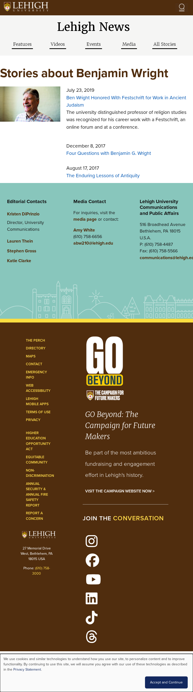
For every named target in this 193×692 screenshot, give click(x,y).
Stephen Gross (21, 251)
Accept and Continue (166, 682)
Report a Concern (34, 516)
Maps (30, 356)
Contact (34, 364)
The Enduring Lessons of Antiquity (103, 175)
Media (129, 44)
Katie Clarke (19, 260)
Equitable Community (36, 459)
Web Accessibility (38, 388)
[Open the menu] (181, 7)
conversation (138, 518)
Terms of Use (38, 412)
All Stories (165, 44)
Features (22, 44)
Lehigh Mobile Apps (37, 401)
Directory (35, 348)
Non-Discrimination (40, 473)
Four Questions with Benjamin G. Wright (108, 153)
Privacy (33, 420)
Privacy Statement (27, 669)
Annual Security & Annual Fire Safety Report (37, 494)
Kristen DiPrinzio (23, 214)
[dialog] (96, 673)
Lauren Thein (20, 241)
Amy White (84, 230)
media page (85, 219)
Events (93, 44)
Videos (58, 44)
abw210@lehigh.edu (93, 243)
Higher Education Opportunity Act (38, 441)
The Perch (35, 340)
